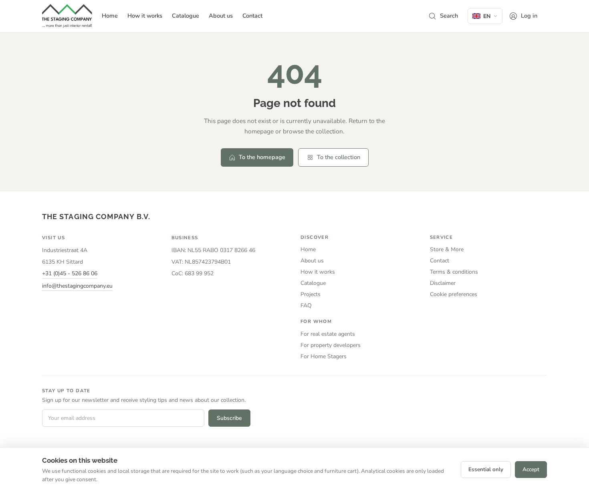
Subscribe (229, 418)
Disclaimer (443, 283)
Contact (439, 260)
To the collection (338, 157)
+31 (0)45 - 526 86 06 (69, 273)
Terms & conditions (454, 272)
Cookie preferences (453, 294)
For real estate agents (328, 334)
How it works (318, 272)
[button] (443, 16)
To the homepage (262, 157)
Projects (311, 294)
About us (312, 260)
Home (308, 249)
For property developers (331, 345)
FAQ (306, 305)
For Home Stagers (324, 356)
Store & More (447, 249)
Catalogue (313, 283)
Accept (530, 469)
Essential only (485, 469)
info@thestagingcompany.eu (77, 286)
